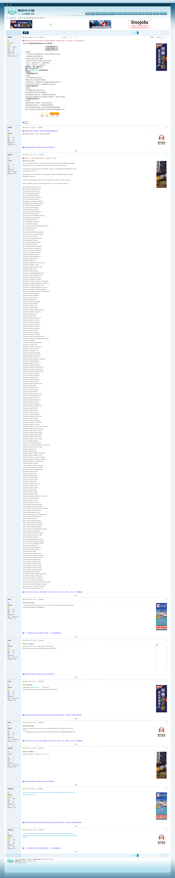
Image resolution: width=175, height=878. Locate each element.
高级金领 (10, 133)
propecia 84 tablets (39, 833)
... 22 (160, 32)
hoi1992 (10, 127)
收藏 (42, 115)
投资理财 (126, 13)
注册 (7, 5)
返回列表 (134, 32)
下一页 (164, 32)
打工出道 (10, 754)
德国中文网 (18, 861)
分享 (47, 115)
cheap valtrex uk (29, 794)
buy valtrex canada (28, 833)
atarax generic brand (59, 833)
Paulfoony (10, 788)
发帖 (26, 32)
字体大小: (71, 37)
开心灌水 (156, 13)
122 (54, 113)
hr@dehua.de (33, 70)
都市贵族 (10, 835)
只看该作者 (41, 37)
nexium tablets (33, 646)
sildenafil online (36, 687)
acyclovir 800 (56, 835)
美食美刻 (149, 13)
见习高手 (10, 160)
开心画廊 (141, 13)
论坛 (82, 13)
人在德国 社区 (12, 18)
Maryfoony (10, 830)
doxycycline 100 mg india (37, 835)
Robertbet (10, 748)
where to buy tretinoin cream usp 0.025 (34, 792)
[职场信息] (25, 43)
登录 (10, 5)
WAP (34, 861)
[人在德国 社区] (20, 14)
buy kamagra (48, 835)
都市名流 (10, 794)
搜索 (88, 13)
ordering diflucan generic (62, 792)
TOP (76, 151)
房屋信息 (119, 13)
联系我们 (24, 861)
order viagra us (47, 605)
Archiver (30, 861)
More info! (46, 754)
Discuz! (23, 859)
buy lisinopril (48, 833)
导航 (93, 13)
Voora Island (37, 859)
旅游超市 (163, 13)
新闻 (98, 13)
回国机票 (104, 13)
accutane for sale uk (66, 835)
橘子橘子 (10, 37)
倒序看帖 (152, 37)
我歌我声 (134, 13)
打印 (66, 37)
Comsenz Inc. (50, 859)
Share (25, 121)
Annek (9, 599)
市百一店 (112, 13)
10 (157, 32)
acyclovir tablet (50, 792)
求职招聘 (20, 18)
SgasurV (10, 154)
